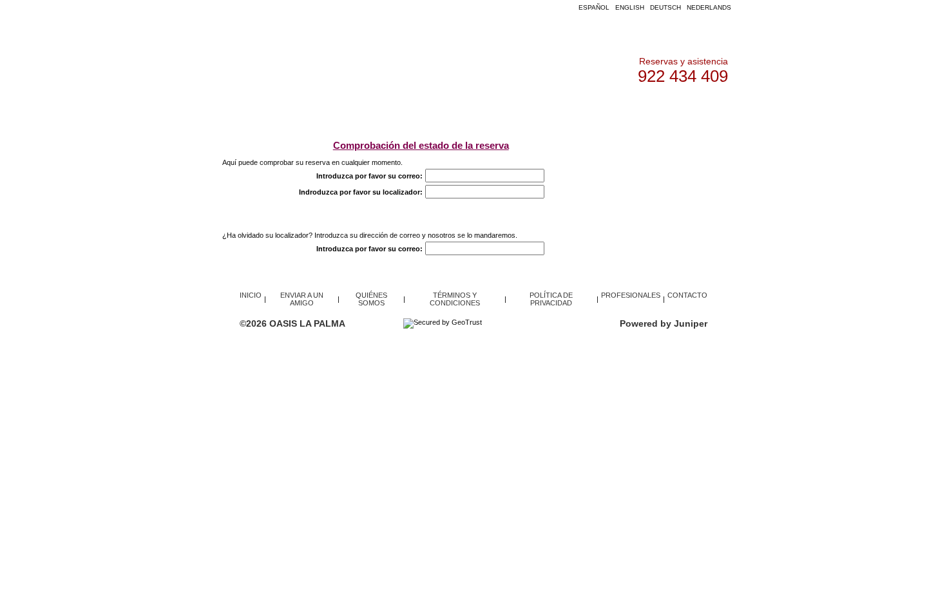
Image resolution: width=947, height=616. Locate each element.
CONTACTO (646, 109)
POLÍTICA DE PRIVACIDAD (551, 299)
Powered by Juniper (663, 323)
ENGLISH (629, 7)
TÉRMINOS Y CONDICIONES (455, 299)
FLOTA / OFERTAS (358, 109)
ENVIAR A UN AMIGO (301, 299)
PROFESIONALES (630, 295)
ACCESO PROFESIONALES (465, 109)
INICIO (292, 109)
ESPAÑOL (594, 7)
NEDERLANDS (709, 7)
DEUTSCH (665, 7)
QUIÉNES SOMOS (572, 109)
